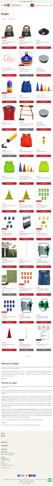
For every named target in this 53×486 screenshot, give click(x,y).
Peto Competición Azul (24, 97)
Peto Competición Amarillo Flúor (43, 178)
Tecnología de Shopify (26, 483)
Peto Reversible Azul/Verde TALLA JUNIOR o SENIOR (42, 289)
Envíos (32, 479)
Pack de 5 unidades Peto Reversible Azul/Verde (7, 234)
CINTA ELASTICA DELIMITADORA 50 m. (41, 70)
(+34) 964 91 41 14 (5, 458)
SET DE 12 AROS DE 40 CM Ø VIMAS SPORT (8, 42)
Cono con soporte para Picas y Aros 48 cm (8, 345)
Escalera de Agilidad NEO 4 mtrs (26, 124)
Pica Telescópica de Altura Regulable (25, 262)
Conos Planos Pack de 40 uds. (25, 69)
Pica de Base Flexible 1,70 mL (42, 344)
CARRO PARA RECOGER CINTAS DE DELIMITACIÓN (42, 317)
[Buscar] (32, 5)
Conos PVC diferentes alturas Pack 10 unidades (25, 178)
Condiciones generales (7, 479)
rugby (30, 419)
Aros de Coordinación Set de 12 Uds (9, 289)
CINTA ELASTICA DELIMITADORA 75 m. (41, 124)
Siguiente (28, 356)
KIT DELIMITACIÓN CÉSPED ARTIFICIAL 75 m (8, 262)
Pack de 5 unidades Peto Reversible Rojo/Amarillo (41, 234)
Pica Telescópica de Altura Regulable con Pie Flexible (25, 345)
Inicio (2, 9)
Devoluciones (37, 479)
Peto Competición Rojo (7, 124)
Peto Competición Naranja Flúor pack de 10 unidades (26, 289)
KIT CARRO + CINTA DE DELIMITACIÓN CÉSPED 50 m (26, 317)
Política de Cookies (26, 479)
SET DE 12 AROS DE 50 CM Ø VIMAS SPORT (26, 42)
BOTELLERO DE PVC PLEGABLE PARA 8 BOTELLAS (26, 234)
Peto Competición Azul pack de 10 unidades (8, 317)
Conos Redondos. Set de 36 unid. (9, 97)
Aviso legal (21, 481)
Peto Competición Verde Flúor (8, 178)
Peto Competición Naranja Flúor (26, 151)
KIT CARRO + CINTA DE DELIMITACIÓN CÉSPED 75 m (43, 262)
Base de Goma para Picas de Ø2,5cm (42, 42)
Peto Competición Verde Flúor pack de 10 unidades (42, 206)
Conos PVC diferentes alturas (42, 97)
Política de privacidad (17, 479)
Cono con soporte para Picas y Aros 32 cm (8, 206)
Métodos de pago (45, 479)
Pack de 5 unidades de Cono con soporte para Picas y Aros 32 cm (26, 206)
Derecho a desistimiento (29, 481)
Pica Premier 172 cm (6, 151)
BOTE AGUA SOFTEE (41, 151)
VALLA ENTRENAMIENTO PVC (9, 69)
